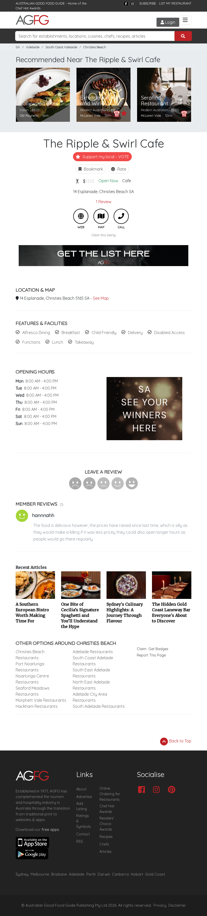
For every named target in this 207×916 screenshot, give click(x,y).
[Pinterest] (173, 790)
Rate (121, 169)
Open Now (108, 180)
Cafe (126, 180)
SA (18, 47)
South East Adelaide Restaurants (91, 672)
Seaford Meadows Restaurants (32, 691)
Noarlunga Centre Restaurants (32, 679)
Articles (105, 851)
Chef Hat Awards (28, 8)
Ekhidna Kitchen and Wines (100, 100)
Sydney (22, 874)
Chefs (104, 844)
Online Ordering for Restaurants (109, 794)
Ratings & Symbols (83, 821)
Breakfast (71, 332)
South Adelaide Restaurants (99, 706)
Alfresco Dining (36, 332)
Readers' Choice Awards (106, 823)
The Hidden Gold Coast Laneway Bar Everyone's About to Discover (171, 612)
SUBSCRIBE (147, 3)
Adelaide (32, 47)
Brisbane (59, 874)
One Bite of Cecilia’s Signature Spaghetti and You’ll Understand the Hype (80, 615)
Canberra (120, 874)
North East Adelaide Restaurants (91, 685)
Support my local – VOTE (105, 156)
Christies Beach (94, 47)
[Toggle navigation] (185, 20)
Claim (141, 649)
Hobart (137, 874)
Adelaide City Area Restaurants (90, 697)
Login (169, 22)
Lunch (57, 342)
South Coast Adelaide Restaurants (93, 660)
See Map (101, 298)
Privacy (159, 905)
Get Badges (158, 649)
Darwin (104, 874)
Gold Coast (155, 874)
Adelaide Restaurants (93, 651)
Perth (91, 874)
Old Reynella (29, 115)
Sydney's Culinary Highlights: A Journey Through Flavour (125, 612)
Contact (83, 834)
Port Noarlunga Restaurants (30, 666)
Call (121, 216)
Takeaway (84, 342)
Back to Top (179, 740)
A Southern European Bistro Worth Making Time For (32, 612)
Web (80, 216)
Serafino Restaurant (154, 100)
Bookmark (93, 169)
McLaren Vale (90, 115)
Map (101, 216)
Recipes (106, 836)
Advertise (84, 796)
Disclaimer (177, 905)
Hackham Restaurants (37, 706)
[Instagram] (132, 4)
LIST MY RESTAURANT (175, 3)
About (81, 789)
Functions (31, 342)
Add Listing (81, 806)
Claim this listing (104, 235)
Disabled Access (169, 332)
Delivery (135, 332)
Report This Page (151, 655)
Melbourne (40, 874)
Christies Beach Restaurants (30, 654)
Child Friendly (104, 332)
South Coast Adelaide (61, 47)
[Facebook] (126, 4)
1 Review (103, 201)
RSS (79, 841)
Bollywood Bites (39, 103)
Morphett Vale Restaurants (41, 700)
